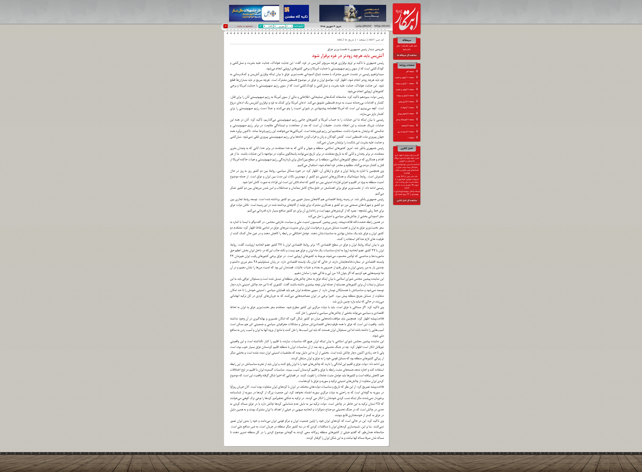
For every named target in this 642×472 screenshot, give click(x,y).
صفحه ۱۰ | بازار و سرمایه (407, 83)
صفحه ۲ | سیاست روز (408, 132)
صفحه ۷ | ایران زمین (408, 101)
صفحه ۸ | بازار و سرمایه (407, 95)
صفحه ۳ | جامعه (409, 126)
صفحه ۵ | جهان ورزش (407, 113)
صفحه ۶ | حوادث (409, 107)
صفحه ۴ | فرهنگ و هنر (407, 119)
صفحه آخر (412, 71)
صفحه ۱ (413, 138)
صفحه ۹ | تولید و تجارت (407, 89)
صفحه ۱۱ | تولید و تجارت (406, 77)
